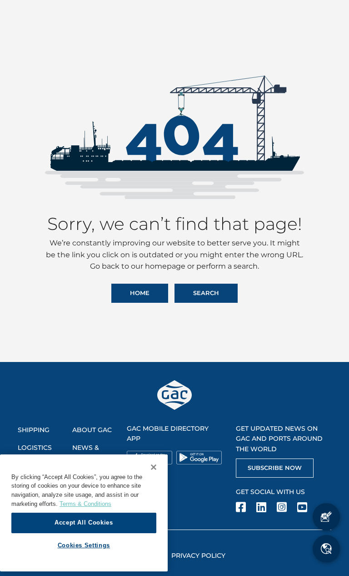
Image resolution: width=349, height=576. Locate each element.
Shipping (34, 430)
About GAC (92, 430)
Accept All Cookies (84, 522)
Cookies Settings (84, 545)
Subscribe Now (275, 467)
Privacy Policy (198, 555)
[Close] (153, 467)
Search (206, 292)
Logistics (35, 447)
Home (140, 292)
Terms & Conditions (85, 503)
